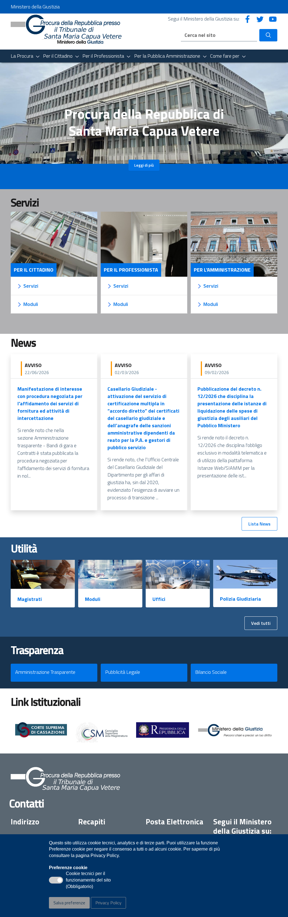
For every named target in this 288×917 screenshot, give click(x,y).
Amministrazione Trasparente (45, 672)
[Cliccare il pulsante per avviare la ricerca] (268, 35)
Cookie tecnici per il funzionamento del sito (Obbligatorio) (88, 880)
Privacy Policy (108, 902)
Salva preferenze (69, 902)
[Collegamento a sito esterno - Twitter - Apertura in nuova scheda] (260, 19)
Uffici (158, 599)
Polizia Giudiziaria (240, 599)
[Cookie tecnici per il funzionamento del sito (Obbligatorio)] (56, 880)
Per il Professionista (131, 270)
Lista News (259, 523)
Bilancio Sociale (211, 672)
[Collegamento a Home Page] (66, 31)
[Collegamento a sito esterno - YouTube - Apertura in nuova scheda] (272, 19)
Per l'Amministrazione (222, 270)
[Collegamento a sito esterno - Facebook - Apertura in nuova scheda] (247, 19)
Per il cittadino (33, 270)
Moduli (92, 599)
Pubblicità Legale (122, 672)
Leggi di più (144, 165)
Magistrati (29, 599)
